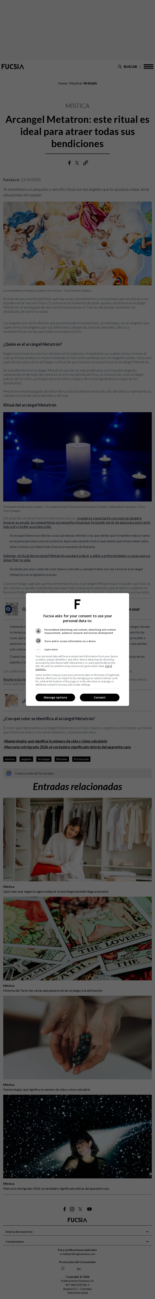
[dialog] (77, 649)
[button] (77, 649)
